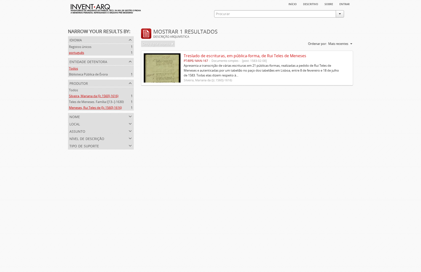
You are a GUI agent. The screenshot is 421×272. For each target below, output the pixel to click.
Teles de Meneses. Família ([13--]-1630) (96, 102)
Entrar (344, 3)
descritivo (310, 3)
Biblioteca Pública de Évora (88, 74)
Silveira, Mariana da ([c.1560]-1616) (93, 96)
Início (292, 3)
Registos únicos (80, 47)
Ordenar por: (317, 43)
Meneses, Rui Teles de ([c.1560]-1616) (95, 107)
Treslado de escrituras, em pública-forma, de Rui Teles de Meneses (245, 55)
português (76, 52)
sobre (329, 3)
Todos (73, 68)
